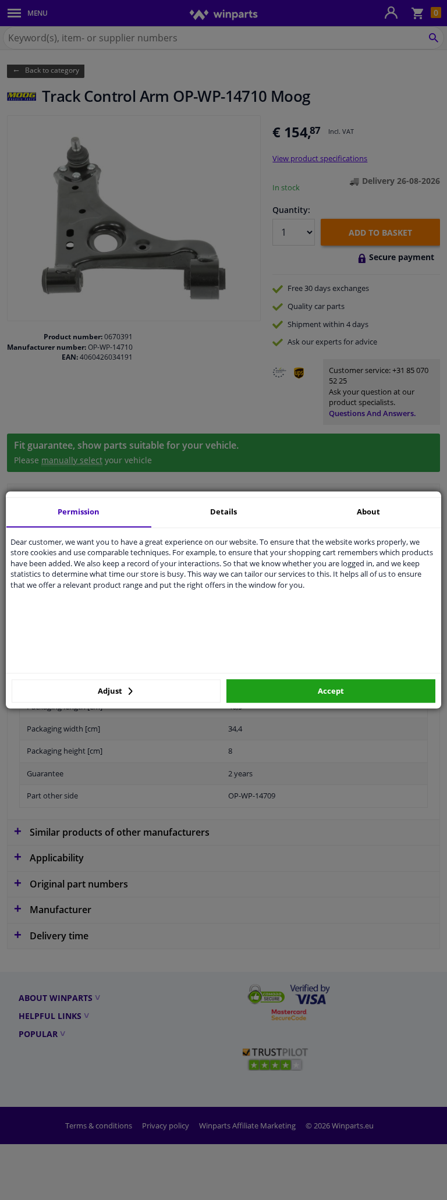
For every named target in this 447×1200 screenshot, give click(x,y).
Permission (79, 511)
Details (223, 511)
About (368, 511)
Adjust (111, 691)
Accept (331, 691)
